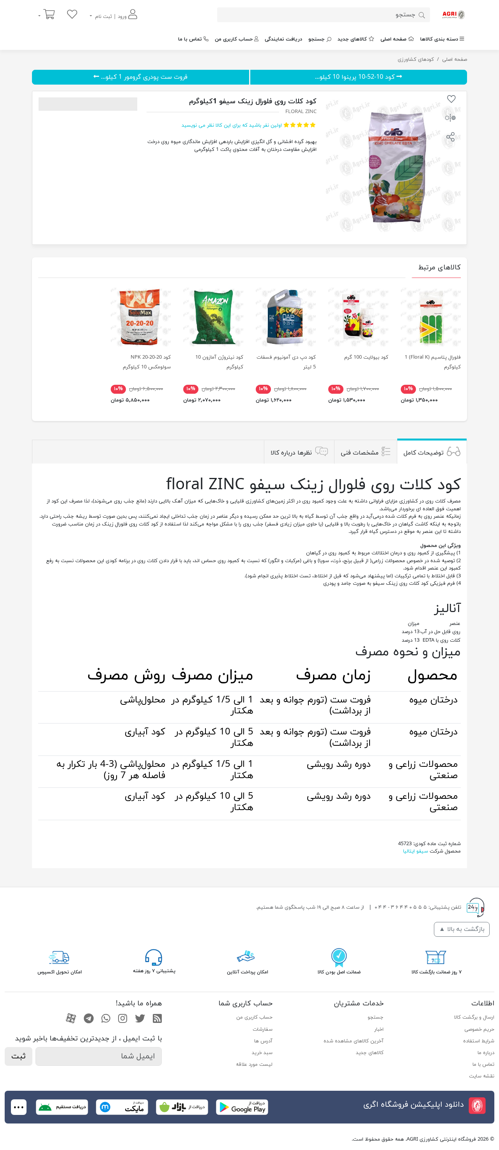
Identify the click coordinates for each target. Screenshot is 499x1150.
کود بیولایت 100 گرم (366, 357)
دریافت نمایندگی (283, 39)
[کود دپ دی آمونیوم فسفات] (286, 317)
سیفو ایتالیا (415, 851)
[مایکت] (122, 1106)
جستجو (316, 39)
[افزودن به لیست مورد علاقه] (451, 100)
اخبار (378, 1029)
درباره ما (486, 1052)
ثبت (18, 1056)
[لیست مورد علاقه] (72, 15)
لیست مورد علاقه (254, 1064)
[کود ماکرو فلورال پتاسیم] (431, 317)
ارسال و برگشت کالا (474, 1017)
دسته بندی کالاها (439, 39)
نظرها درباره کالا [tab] (291, 452)
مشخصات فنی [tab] (360, 452)
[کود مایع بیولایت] (358, 317)
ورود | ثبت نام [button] (111, 16)
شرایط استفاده (478, 1041)
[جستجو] (422, 14)
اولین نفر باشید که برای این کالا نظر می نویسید (232, 125)
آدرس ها (263, 1041)
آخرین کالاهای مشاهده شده (353, 1041)
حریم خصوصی (479, 1029)
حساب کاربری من (234, 39)
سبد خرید (262, 1052)
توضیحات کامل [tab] (423, 452)
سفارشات (263, 1029)
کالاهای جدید (352, 39)
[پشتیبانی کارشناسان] (153, 957)
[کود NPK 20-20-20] (141, 317)
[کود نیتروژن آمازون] (213, 317)
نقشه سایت (481, 1076)
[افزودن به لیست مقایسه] (450, 119)
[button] (450, 138)
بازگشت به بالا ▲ (462, 929)
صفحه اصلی (393, 39)
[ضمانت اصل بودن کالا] (339, 957)
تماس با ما (190, 39)
